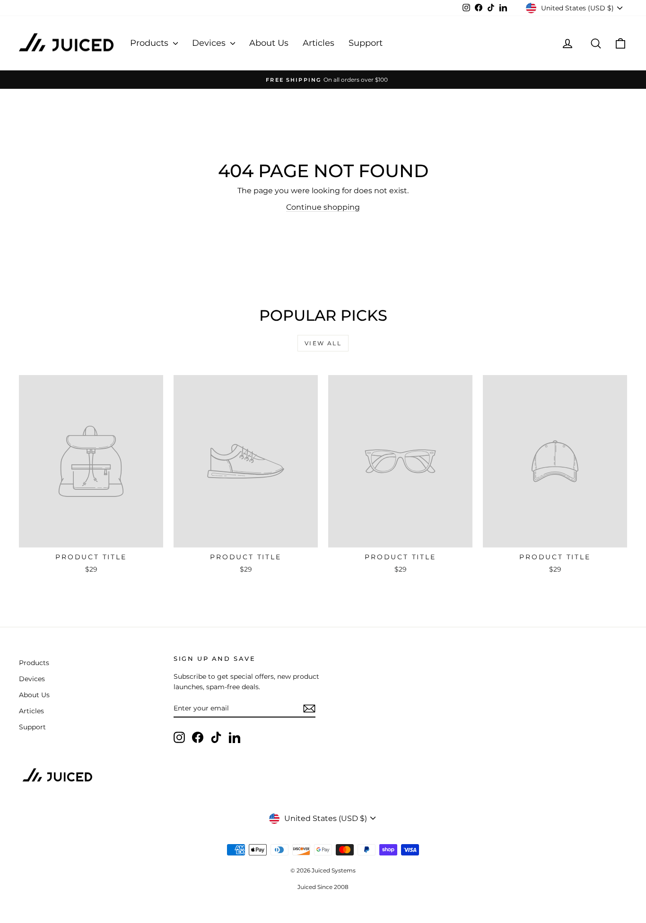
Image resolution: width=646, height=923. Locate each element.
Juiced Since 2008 (323, 886)
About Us (268, 43)
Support (366, 43)
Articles (318, 43)
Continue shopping (323, 207)
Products (150, 43)
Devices (210, 43)
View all (323, 343)
